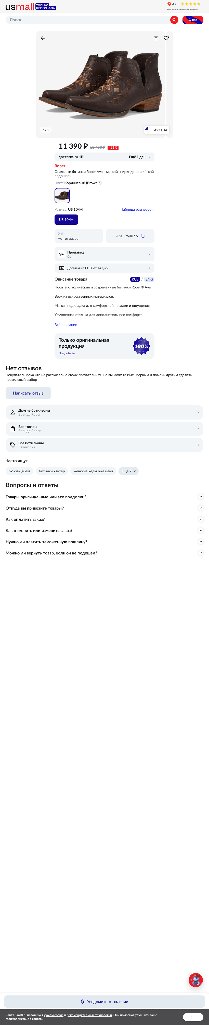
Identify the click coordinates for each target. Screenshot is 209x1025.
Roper (60, 166)
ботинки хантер (52, 471)
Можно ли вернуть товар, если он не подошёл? (51, 553)
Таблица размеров (136, 209)
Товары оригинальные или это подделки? (46, 497)
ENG (149, 279)
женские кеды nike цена (93, 471)
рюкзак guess (19, 471)
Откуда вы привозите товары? (35, 508)
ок (193, 1017)
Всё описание (66, 325)
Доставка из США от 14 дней (88, 268)
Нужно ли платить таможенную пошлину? (46, 541)
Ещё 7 (127, 471)
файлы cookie (53, 1015)
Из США (160, 130)
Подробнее (67, 353)
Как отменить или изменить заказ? (39, 530)
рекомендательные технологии (89, 1015)
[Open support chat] (196, 980)
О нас (193, 20)
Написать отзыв (28, 393)
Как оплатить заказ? (25, 519)
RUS (135, 279)
